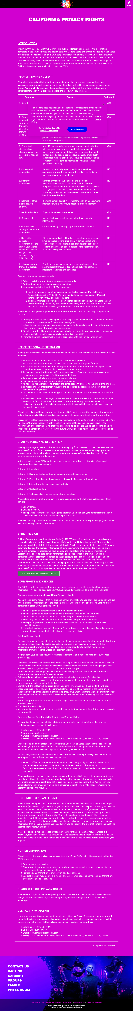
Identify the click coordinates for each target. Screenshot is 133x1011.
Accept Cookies (77, 129)
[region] (67, 118)
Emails (14, 985)
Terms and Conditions (94, 1003)
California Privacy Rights (51, 1003)
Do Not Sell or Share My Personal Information (49, 129)
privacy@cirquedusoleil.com (45, 736)
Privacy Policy (40, 52)
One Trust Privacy (38, 733)
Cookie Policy (67, 1003)
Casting (15, 971)
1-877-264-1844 (43, 730)
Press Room (19, 990)
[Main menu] (4, 4)
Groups (15, 980)
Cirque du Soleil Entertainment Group (64, 1008)
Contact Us (18, 966)
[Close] (104, 104)
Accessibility (35, 1003)
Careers (16, 976)
